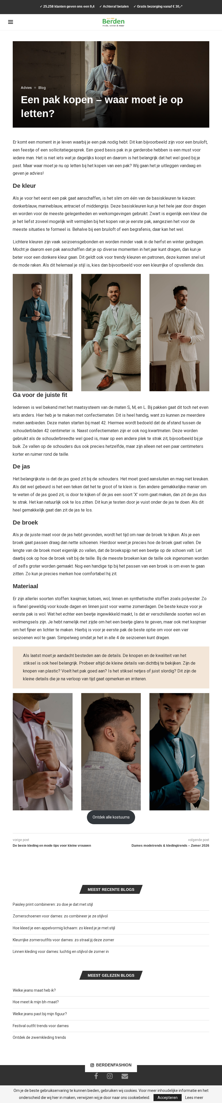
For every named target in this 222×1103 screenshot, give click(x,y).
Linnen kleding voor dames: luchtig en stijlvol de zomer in (61, 951)
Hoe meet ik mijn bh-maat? (36, 1002)
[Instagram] (110, 1076)
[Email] (125, 1076)
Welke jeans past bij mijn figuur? (40, 1014)
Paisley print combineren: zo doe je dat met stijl (53, 904)
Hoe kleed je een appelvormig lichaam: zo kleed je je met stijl (64, 928)
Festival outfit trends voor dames (41, 1026)
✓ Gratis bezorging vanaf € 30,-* (157, 6)
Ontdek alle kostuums (111, 817)
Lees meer (194, 1097)
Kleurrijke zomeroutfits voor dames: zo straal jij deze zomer (63, 940)
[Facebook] (96, 1076)
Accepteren (168, 1097)
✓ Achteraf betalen (114, 6)
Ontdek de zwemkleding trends (39, 1037)
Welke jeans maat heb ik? (34, 990)
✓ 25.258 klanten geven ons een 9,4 (67, 6)
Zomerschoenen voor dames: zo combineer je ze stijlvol (60, 916)
